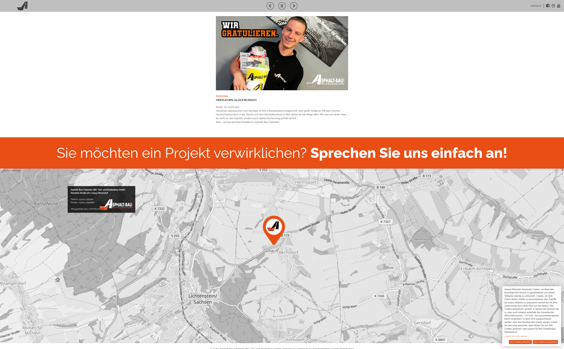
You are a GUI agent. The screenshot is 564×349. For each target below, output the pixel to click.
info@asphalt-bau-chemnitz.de (85, 209)
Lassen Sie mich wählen (515, 336)
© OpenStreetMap (10, 170)
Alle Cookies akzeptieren (545, 342)
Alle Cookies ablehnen (520, 342)
